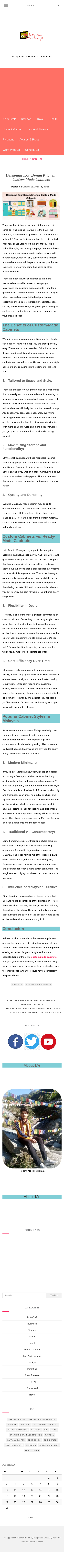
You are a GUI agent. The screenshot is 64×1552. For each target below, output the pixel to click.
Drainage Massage (18, 1430)
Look (53, 1430)
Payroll (49, 1435)
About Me (32, 1196)
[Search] (59, 5)
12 (23, 1490)
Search (54, 1295)
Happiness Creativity (42, 1538)
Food (32, 1336)
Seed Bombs (34, 1440)
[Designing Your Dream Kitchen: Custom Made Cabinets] (31, 206)
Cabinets (17, 984)
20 (32, 1496)
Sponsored (32, 1388)
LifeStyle (32, 1362)
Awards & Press (29, 139)
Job (46, 1430)
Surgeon (31, 1445)
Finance (32, 1330)
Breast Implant (17, 1419)
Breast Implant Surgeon (42, 1419)
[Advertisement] (32, 91)
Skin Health (50, 1440)
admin (46, 186)
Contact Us (32, 149)
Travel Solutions (48, 1445)
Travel (40, 119)
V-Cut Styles (32, 1450)
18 (15, 1496)
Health (53, 119)
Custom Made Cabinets (38, 984)
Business (32, 1323)
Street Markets (14, 1445)
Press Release (32, 1375)
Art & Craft (9, 119)
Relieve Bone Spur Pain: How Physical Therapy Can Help (33, 1002)
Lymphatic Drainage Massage (26, 1435)
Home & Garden (12, 129)
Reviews (26, 119)
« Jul (30, 1517)
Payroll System (16, 1440)
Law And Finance (38, 129)
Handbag (36, 1430)
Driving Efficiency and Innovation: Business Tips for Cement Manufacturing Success (34, 1010)
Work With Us (11, 149)
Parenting (8, 139)
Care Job (25, 1425)
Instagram (38, 1170)
